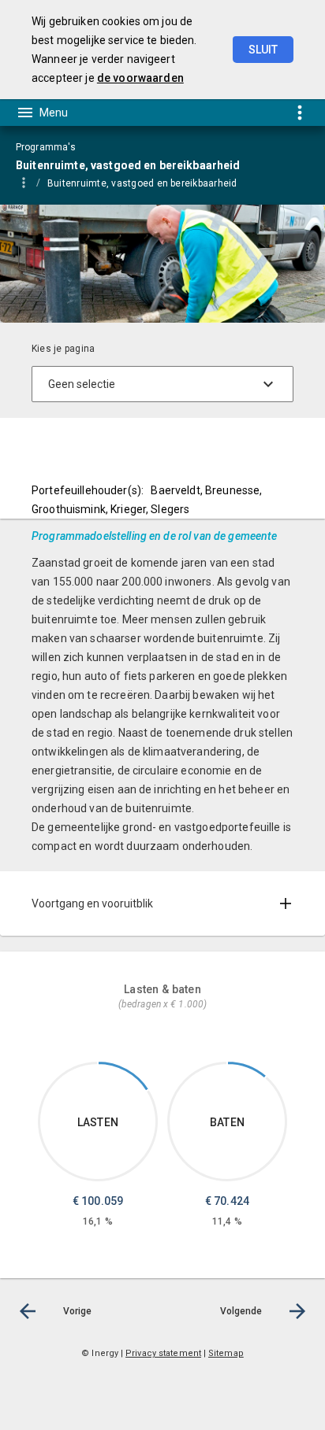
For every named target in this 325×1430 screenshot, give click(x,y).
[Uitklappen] (285, 903)
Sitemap (226, 1353)
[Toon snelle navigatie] (299, 112)
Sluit (263, 49)
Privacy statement (163, 1353)
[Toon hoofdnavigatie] (42, 112)
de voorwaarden (140, 78)
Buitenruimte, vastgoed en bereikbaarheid (142, 183)
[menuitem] (150, 182)
